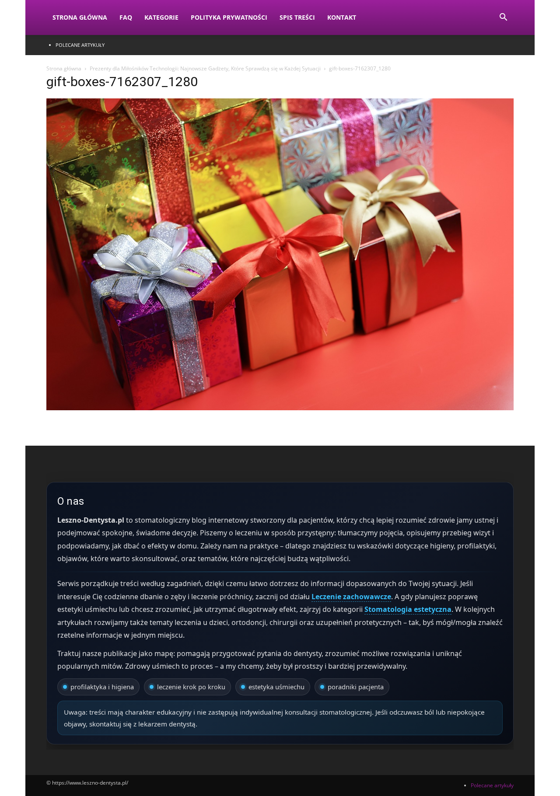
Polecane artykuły (80, 45)
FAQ (125, 17)
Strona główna (63, 68)
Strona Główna (79, 17)
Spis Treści (297, 17)
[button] (503, 18)
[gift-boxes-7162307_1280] (280, 408)
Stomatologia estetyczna (408, 609)
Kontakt (341, 17)
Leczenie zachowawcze (351, 596)
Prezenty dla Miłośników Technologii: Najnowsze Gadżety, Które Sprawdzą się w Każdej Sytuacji (205, 68)
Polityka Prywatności (229, 17)
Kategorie (161, 17)
